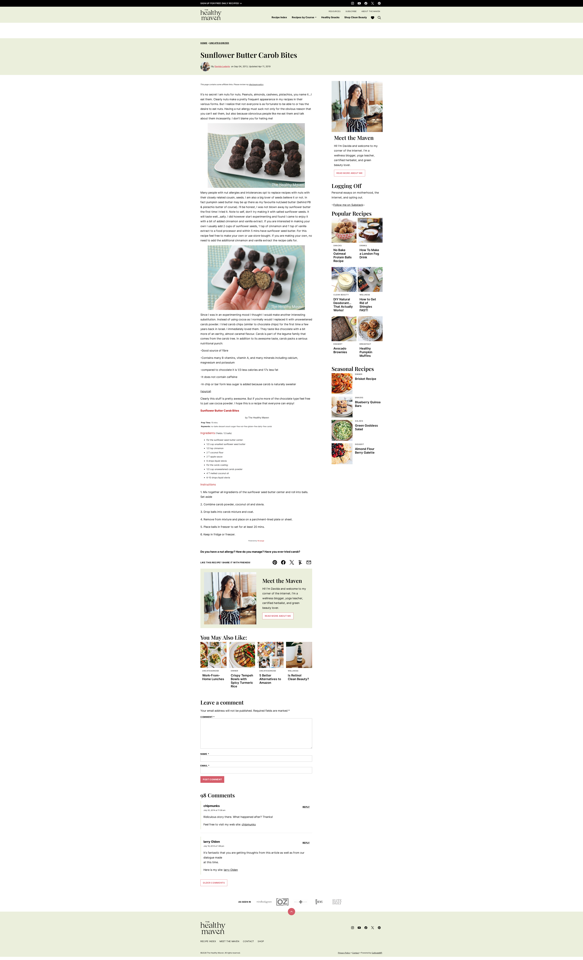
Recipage (260, 541)
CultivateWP (377, 953)
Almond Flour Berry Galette (365, 450)
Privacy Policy (344, 953)
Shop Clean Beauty (355, 17)
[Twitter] (372, 3)
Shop (261, 941)
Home (203, 43)
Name (204, 754)
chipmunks (249, 824)
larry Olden (231, 869)
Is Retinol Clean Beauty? (298, 677)
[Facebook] (366, 3)
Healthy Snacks (330, 17)
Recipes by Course (303, 17)
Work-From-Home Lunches (213, 677)
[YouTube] (359, 3)
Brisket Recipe (365, 379)
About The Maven (370, 11)
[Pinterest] (379, 3)
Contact (248, 941)
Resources (335, 11)
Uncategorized (219, 43)
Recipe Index (279, 17)
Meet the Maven (229, 941)
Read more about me (278, 616)
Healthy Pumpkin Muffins (366, 352)
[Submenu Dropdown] (316, 17)
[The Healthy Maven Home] (211, 14)
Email (205, 765)
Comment (207, 717)
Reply (306, 807)
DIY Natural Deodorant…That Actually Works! (343, 304)
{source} (205, 391)
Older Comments (214, 882)
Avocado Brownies (340, 350)
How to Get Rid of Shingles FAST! (368, 304)
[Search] (379, 17)
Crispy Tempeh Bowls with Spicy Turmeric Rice (242, 681)
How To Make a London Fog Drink (369, 253)
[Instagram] (352, 3)
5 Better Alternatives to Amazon (270, 679)
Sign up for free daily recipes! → (221, 3)
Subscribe (351, 11)
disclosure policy (256, 84)
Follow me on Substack (348, 204)
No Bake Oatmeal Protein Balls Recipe (342, 255)
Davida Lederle (222, 66)
